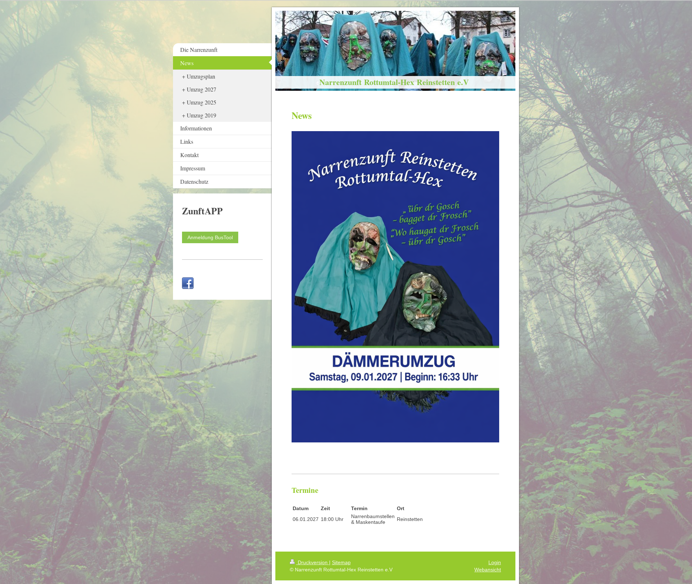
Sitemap (341, 562)
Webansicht (487, 569)
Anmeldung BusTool (210, 237)
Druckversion (312, 562)
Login (494, 562)
